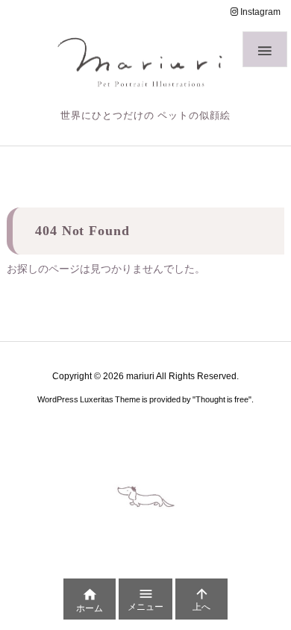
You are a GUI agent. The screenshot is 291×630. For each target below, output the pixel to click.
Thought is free (221, 399)
